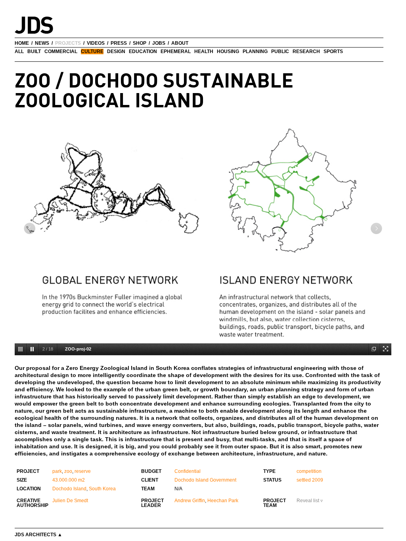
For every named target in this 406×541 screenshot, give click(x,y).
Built (34, 51)
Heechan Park (222, 500)
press (119, 43)
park (57, 471)
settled (304, 480)
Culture (92, 51)
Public (280, 51)
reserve (83, 471)
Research (306, 51)
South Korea (102, 488)
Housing (228, 51)
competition (309, 471)
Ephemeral (176, 51)
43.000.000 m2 (68, 480)
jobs (158, 43)
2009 (317, 480)
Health (203, 51)
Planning (255, 51)
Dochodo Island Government (205, 480)
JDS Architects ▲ (38, 534)
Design (116, 51)
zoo (68, 471)
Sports (333, 51)
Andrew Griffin (189, 500)
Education (143, 51)
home (22, 43)
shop (139, 43)
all (19, 51)
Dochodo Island (69, 488)
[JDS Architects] (46, 21)
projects (68, 43)
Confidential (187, 471)
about (179, 43)
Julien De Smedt (70, 500)
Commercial (60, 51)
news (42, 43)
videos (96, 43)
